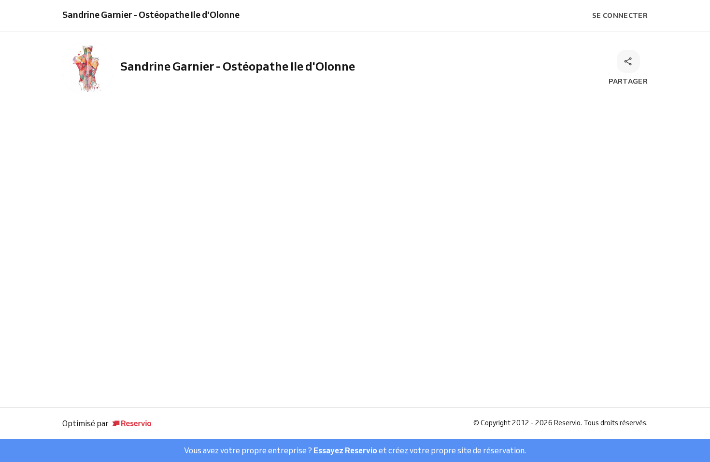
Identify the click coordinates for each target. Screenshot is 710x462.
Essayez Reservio (345, 450)
